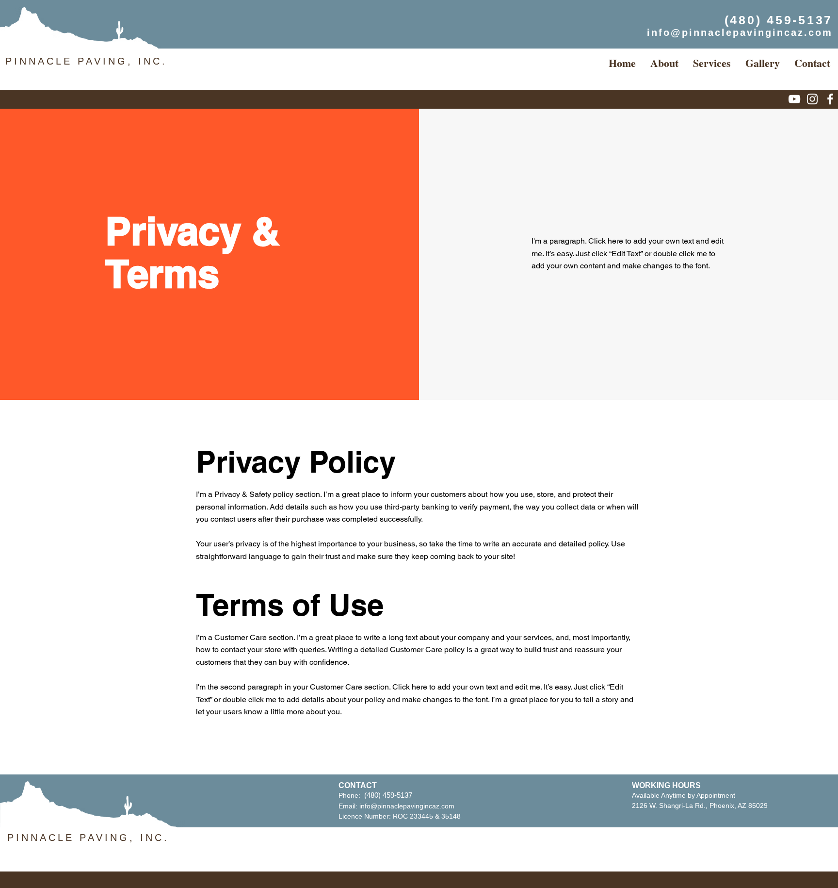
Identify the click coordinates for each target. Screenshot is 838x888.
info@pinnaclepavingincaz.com (406, 806)
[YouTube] (794, 99)
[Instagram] (812, 99)
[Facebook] (830, 99)
